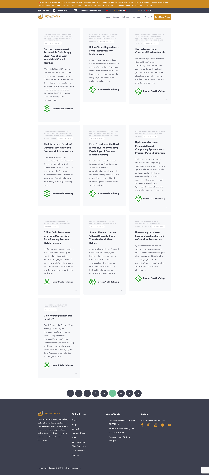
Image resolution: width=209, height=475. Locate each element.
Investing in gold (142, 36)
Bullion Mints (62, 35)
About (74, 420)
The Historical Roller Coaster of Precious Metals (150, 50)
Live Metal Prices (79, 433)
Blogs (74, 424)
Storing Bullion (109, 223)
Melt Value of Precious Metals (101, 36)
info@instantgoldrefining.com (121, 428)
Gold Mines (48, 38)
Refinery (47, 307)
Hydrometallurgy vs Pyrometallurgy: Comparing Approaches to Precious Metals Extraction (150, 148)
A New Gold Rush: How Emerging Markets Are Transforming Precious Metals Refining (57, 238)
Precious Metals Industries (148, 39)
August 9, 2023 (97, 138)
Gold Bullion (65, 36)
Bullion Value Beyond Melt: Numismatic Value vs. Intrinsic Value (104, 50)
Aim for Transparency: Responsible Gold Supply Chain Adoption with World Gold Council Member (58, 56)
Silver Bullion (154, 223)
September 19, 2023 (52, 43)
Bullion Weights (78, 442)
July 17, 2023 (158, 227)
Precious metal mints (52, 132)
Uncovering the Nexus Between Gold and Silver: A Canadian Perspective (149, 236)
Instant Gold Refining (62, 108)
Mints (74, 437)
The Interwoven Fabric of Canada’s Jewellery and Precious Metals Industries (58, 147)
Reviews (75, 455)
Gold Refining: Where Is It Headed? (58, 317)
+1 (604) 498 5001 (116, 432)
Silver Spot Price (79, 446)
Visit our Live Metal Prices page (127, 5)
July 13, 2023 (50, 310)
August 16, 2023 (151, 43)
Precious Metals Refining (107, 135)
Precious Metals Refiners (54, 135)
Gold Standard (59, 38)
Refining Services (58, 307)
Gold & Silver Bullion (98, 35)
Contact (75, 429)
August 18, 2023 (106, 41)
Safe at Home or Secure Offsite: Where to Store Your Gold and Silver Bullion (102, 238)
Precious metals (54, 40)
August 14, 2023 (65, 138)
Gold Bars (55, 36)
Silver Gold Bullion (143, 227)
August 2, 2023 (51, 227)
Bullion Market (50, 35)
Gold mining (48, 305)
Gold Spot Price (78, 450)
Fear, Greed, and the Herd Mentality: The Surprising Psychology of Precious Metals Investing (104, 149)
